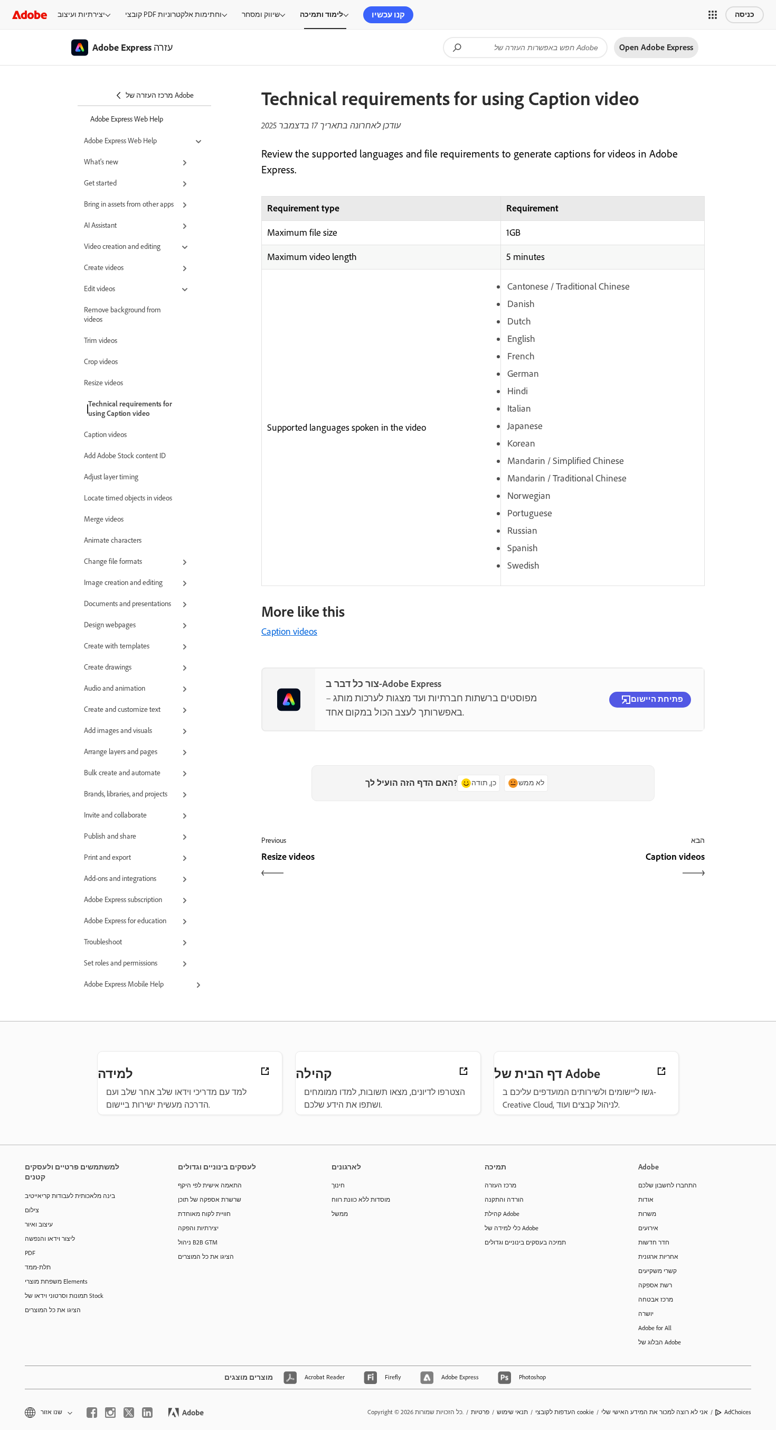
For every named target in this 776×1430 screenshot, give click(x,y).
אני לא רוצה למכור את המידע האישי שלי (654, 1412)
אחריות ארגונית (658, 1256)
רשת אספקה (655, 1285)
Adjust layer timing (111, 476)
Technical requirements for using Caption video (130, 409)
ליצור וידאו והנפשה (50, 1238)
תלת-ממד (38, 1267)
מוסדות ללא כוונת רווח (361, 1199)
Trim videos (100, 340)
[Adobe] (29, 14)
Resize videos (103, 382)
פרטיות (480, 1412)
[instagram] (110, 1412)
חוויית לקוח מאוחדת (204, 1214)
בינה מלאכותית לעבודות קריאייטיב (70, 1196)
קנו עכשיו (388, 15)
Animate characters (112, 540)
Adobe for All (654, 1328)
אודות (646, 1199)
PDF (30, 1253)
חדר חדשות (653, 1242)
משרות (647, 1214)
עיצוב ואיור (39, 1224)
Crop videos (101, 361)
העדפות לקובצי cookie (564, 1412)
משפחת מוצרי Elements (56, 1281)
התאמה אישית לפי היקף (210, 1185)
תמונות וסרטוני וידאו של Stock (64, 1295)
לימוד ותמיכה (321, 14)
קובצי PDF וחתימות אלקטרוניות (173, 14)
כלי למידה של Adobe (511, 1228)
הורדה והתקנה (504, 1199)
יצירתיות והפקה (198, 1228)
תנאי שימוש (512, 1412)
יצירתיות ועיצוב (81, 14)
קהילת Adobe (502, 1214)
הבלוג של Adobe (659, 1342)
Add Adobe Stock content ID (125, 455)
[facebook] (92, 1412)
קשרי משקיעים (657, 1271)
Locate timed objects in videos (128, 498)
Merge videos (104, 519)
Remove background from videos (122, 314)
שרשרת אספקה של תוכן (209, 1199)
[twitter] (129, 1412)
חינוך (338, 1185)
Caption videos (105, 434)
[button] (712, 14)
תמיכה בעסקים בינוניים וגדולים (525, 1242)
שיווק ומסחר (261, 14)
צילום (32, 1210)
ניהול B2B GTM (197, 1242)
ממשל (340, 1214)
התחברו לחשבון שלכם (667, 1185)
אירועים (648, 1228)
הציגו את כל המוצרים (53, 1310)
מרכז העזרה (500, 1185)
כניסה (744, 14)
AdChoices (737, 1412)
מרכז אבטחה (655, 1299)
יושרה (646, 1313)
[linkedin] (147, 1412)
